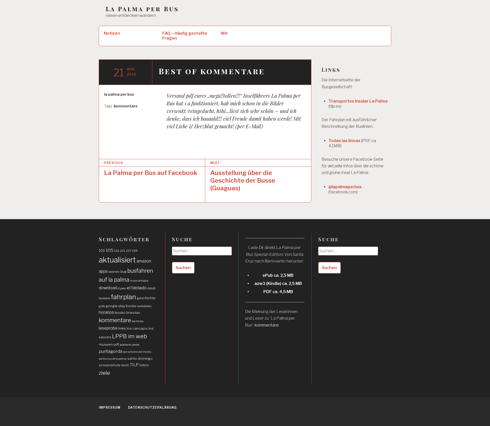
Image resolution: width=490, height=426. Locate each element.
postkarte (125, 344)
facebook (104, 298)
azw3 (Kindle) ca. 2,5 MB (278, 283)
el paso (122, 288)
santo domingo (140, 358)
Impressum (109, 407)
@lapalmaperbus (345, 186)
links (122, 328)
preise (135, 344)
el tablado (136, 287)
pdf (116, 344)
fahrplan (123, 297)
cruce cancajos (139, 280)
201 (122, 251)
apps (103, 271)
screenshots (109, 365)
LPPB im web (129, 336)
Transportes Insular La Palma (358, 101)
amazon (144, 261)
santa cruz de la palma (113, 358)
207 (128, 251)
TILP (134, 364)
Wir (224, 33)
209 (135, 251)
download (108, 287)
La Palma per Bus (142, 8)
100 (102, 250)
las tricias (137, 321)
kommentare (126, 106)
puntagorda (110, 351)
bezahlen (114, 271)
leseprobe (108, 328)
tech (125, 365)
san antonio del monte (137, 352)
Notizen (112, 33)
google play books (121, 306)
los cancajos (137, 328)
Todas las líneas (344, 140)
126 (116, 251)
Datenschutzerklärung (152, 407)
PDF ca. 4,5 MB (278, 291)
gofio (102, 306)
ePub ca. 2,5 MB (278, 275)
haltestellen (144, 306)
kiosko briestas (127, 312)
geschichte (146, 298)
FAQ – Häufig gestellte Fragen (184, 36)
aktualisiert (117, 259)
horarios (106, 312)
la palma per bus (119, 94)
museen (106, 344)
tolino (144, 365)
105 (109, 250)
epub (151, 288)
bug (123, 271)
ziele (104, 373)
